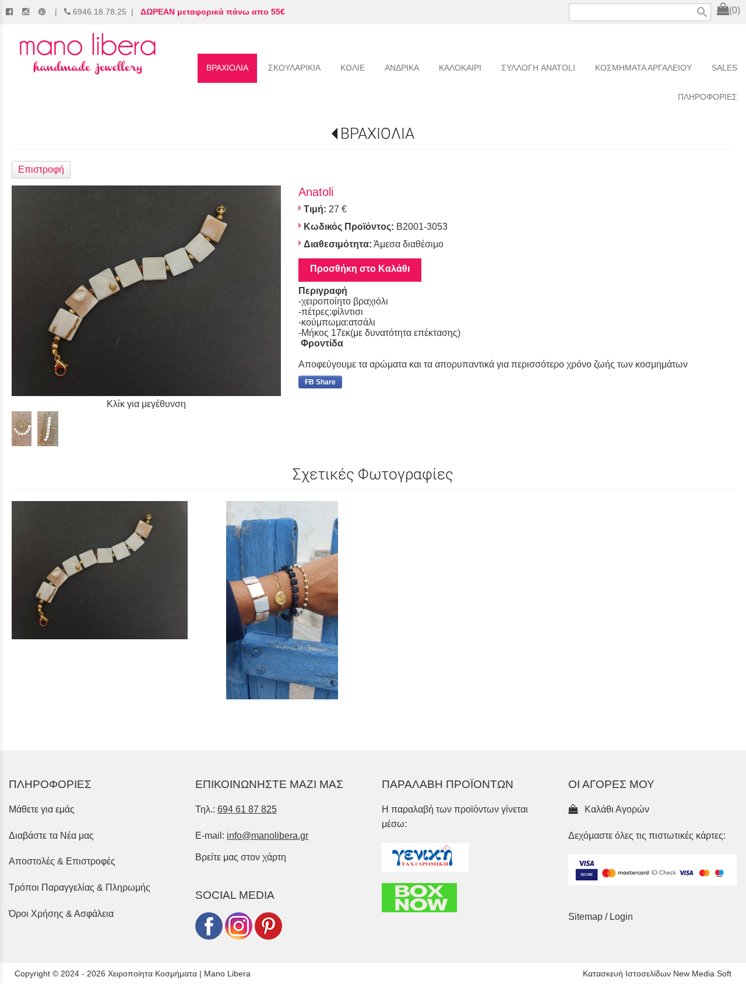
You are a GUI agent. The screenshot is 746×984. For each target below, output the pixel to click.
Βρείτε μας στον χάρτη (240, 857)
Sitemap (585, 917)
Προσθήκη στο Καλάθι (360, 269)
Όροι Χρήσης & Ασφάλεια (61, 914)
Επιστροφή (41, 169)
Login (621, 917)
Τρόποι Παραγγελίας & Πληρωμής (79, 887)
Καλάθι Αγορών (614, 809)
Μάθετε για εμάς (42, 809)
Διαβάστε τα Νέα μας (51, 836)
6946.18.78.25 (99, 11)
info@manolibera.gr (267, 836)
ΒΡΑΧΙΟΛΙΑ (377, 133)
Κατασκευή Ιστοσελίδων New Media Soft (657, 973)
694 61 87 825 (247, 809)
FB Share (320, 382)
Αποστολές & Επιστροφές (62, 861)
